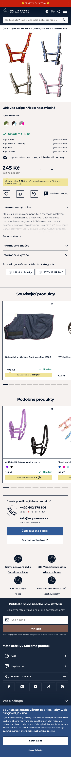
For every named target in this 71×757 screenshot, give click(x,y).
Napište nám (18, 666)
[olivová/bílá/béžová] (6, 123)
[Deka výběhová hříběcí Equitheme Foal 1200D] (29, 327)
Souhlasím (35, 740)
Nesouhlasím (35, 750)
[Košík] (59, 11)
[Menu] (65, 11)
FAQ (13, 655)
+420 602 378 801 (21, 676)
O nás (18, 594)
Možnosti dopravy (53, 157)
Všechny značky (52, 594)
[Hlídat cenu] (34, 194)
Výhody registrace (52, 572)
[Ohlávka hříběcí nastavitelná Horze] (29, 432)
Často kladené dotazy (35, 530)
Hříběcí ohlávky (61, 28)
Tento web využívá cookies (41, 731)
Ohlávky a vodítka (42, 28)
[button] (2, 3)
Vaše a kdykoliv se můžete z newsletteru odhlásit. (35, 635)
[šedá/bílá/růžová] (21, 123)
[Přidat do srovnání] (51, 303)
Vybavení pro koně (20, 28)
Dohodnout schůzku (18, 572)
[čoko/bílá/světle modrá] (14, 123)
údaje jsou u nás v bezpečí (18, 635)
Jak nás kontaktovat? (35, 540)
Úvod (5, 28)
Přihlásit (35, 628)
